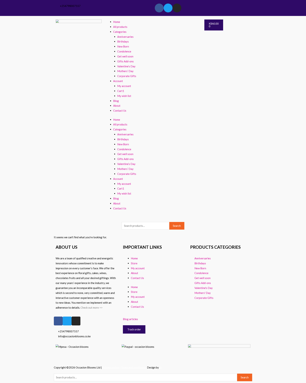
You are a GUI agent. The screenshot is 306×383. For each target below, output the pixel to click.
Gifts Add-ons (125, 61)
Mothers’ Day (125, 71)
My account (124, 86)
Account (118, 81)
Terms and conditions (133, 367)
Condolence (124, 51)
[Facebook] (159, 8)
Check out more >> (92, 307)
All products (120, 26)
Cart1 (120, 90)
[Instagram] (176, 8)
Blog (116, 100)
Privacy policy (110, 367)
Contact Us (119, 110)
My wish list (124, 95)
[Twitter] (168, 8)
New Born (123, 46)
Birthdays (123, 41)
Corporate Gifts (126, 76)
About (116, 105)
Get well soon (125, 56)
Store (134, 263)
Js (160, 367)
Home (116, 21)
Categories (119, 31)
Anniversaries (125, 36)
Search (177, 225)
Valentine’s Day (126, 66)
